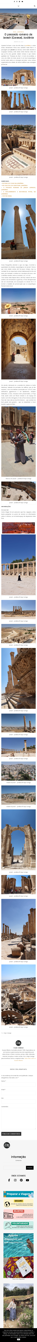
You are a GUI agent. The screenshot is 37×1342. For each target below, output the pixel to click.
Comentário (4, 1106)
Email (3, 1089)
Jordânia (20, 32)
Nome (3, 1081)
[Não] (35, 1335)
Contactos (18, 1160)
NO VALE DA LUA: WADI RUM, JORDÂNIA (14, 185)
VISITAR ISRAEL (7, 196)
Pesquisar (29, 1167)
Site (2, 1098)
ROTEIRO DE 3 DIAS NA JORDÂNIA (12, 183)
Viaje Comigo (7, 1033)
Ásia (14, 32)
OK (18, 1339)
